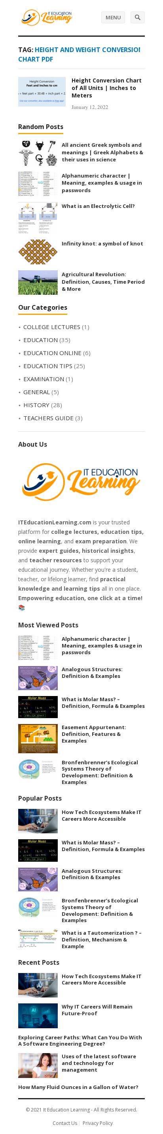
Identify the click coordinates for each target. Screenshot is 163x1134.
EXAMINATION (43, 379)
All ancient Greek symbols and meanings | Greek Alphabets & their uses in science (102, 152)
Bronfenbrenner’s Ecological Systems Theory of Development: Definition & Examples (100, 772)
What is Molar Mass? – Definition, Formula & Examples (103, 702)
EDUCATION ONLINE (52, 353)
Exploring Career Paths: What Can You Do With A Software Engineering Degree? (80, 1041)
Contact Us (65, 1123)
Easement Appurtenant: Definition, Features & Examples (94, 734)
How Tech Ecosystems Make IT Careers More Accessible (102, 815)
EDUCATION (40, 340)
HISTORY (36, 405)
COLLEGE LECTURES (51, 327)
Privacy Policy (98, 1123)
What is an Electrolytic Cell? (98, 206)
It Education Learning (66, 1109)
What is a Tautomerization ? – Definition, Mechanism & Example (102, 939)
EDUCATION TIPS (47, 366)
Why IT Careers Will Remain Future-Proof (97, 1010)
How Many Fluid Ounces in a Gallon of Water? (78, 1087)
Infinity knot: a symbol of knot (102, 243)
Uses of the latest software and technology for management (99, 1063)
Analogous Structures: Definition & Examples (92, 672)
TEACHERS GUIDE (48, 418)
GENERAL (36, 392)
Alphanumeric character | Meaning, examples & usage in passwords (102, 183)
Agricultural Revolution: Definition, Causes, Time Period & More (103, 281)
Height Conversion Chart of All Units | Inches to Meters (107, 88)
